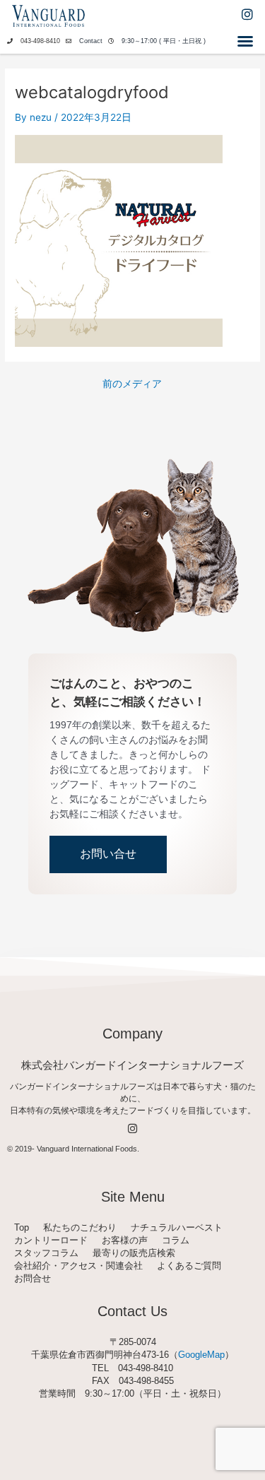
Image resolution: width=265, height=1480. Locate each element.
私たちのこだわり (80, 1227)
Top (21, 1227)
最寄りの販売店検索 (134, 1253)
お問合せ (32, 1278)
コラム (175, 1240)
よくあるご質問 (189, 1265)
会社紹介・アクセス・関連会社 (78, 1265)
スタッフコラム (46, 1253)
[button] (245, 41)
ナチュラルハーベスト (177, 1227)
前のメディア (132, 384)
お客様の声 (125, 1240)
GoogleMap (201, 1354)
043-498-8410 (40, 41)
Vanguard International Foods (87, 1148)
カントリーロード (51, 1240)
